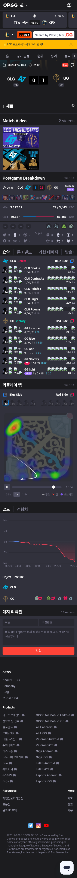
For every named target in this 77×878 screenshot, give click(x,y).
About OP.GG (11, 680)
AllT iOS (41, 733)
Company (9, 686)
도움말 (6, 804)
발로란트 (8, 727)
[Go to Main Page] (10, 5)
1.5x (24, 494)
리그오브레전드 (12, 715)
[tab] (8, 252)
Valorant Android (47, 739)
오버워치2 (9, 733)
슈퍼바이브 (9, 745)
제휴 (70, 798)
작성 (38, 650)
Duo (5, 763)
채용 (70, 810)
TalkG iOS (42, 769)
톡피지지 (8, 769)
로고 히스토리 (11, 698)
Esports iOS (44, 781)
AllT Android (44, 727)
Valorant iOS (44, 745)
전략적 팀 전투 (11, 721)
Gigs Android (44, 751)
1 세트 (8, 106)
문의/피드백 (10, 810)
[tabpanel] (38, 317)
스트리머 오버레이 (13, 757)
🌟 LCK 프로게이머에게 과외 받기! (23, 44)
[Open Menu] (69, 5)
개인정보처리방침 (13, 798)
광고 (70, 804)
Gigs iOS (42, 757)
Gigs (6, 781)
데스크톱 (8, 751)
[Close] (71, 44)
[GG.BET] (24, 34)
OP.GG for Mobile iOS (50, 721)
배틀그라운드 (10, 739)
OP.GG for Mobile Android (53, 715)
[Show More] (23, 5)
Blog (6, 692)
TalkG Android (45, 763)
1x (16, 494)
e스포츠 (7, 775)
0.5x (8, 494)
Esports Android (47, 775)
